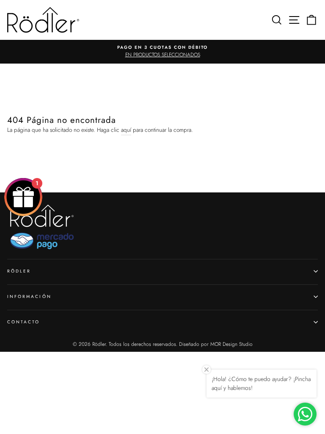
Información (29, 296)
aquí (126, 129)
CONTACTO (23, 322)
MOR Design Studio (231, 344)
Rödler (19, 271)
